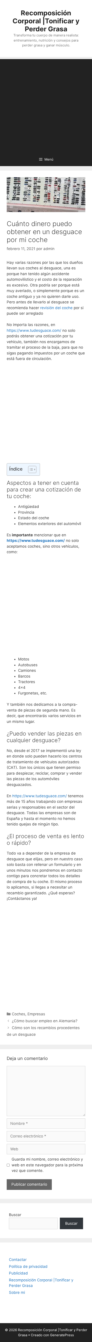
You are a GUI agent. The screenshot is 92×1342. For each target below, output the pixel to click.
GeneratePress (62, 1335)
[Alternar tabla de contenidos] (30, 469)
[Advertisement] (46, 105)
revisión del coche (56, 308)
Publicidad (18, 1273)
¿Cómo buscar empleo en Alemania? (44, 1021)
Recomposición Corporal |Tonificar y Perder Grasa (46, 21)
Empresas (36, 1014)
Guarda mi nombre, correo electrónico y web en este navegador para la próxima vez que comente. (47, 1165)
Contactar (18, 1259)
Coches (18, 1014)
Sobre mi (17, 1292)
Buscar (15, 1215)
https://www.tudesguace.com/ (34, 330)
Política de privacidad (28, 1266)
